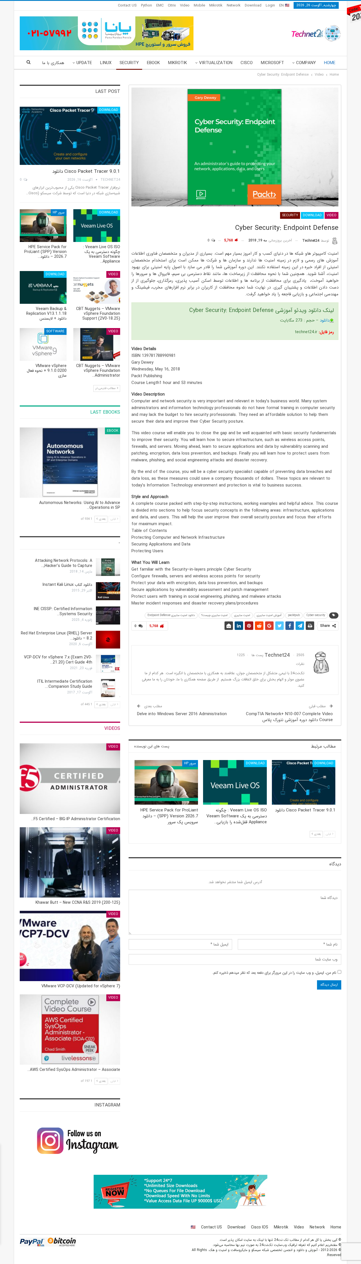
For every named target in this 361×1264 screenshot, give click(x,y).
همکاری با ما (53, 63)
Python (146, 5)
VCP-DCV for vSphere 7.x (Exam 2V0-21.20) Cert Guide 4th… (58, 659)
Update (84, 63)
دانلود (324, 320)
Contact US (127, 5)
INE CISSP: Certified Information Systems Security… (63, 611)
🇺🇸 (193, 1227)
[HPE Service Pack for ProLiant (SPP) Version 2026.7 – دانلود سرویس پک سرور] (166, 782)
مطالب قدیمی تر (105, 388)
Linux (105, 63)
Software (55, 331)
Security (129, 63)
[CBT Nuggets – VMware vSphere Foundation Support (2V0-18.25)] (96, 287)
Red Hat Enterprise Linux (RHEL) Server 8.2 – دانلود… (56, 635)
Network (234, 5)
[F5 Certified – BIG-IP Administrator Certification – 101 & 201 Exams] (70, 778)
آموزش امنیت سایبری (269, 615)
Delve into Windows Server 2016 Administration (182, 714)
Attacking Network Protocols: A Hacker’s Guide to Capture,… (63, 563)
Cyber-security (315, 615)
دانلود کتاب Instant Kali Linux (67, 585)
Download (253, 5)
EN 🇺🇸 (284, 5)
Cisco (247, 63)
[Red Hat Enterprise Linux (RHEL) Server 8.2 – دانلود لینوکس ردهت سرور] (108, 640)
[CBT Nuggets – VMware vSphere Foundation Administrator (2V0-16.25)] (96, 344)
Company (306, 63)
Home (329, 63)
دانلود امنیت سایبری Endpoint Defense (171, 615)
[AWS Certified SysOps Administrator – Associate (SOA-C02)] (70, 1029)
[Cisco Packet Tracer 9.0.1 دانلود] (303, 782)
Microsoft (272, 63)
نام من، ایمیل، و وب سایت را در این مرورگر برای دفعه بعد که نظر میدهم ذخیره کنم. (274, 973)
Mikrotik (216, 5)
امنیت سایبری (242, 615)
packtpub (294, 615)
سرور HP (190, 763)
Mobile (199, 5)
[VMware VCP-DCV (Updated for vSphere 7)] (70, 946)
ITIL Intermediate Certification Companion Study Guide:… (64, 684)
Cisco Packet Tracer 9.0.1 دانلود (86, 171)
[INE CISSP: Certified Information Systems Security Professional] (108, 615)
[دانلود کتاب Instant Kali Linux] (108, 591)
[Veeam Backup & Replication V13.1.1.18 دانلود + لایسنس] (43, 287)
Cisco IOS (259, 1227)
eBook (153, 63)
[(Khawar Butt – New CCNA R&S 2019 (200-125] (70, 862)
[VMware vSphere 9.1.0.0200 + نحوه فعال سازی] (43, 344)
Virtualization (215, 63)
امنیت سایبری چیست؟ (214, 615)
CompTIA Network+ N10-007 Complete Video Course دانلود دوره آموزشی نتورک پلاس (289, 717)
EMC (160, 5)
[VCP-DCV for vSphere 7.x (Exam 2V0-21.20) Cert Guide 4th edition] (108, 664)
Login (270, 5)
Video (185, 5)
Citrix (172, 5)
